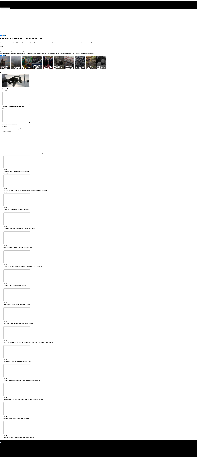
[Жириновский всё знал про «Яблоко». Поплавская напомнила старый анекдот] (16, 167)
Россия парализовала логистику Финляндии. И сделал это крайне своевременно (16, 304)
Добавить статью (5, 6)
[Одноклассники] (2, 35)
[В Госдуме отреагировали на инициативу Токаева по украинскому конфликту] (16, 205)
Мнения (3, 5)
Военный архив (4, 3)
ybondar (2, 41)
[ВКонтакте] (1, 35)
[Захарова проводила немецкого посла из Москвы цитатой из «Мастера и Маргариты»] (16, 243)
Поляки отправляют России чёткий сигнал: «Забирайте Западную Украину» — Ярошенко (18, 323)
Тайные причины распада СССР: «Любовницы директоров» (13, 106)
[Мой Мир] (4, 35)
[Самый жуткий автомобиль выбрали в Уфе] (15, 122)
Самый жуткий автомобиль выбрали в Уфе (10, 124)
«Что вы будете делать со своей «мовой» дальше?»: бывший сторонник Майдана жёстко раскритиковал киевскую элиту (23, 399)
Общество (4, 4)
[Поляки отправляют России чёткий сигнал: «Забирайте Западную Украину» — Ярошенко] (16, 319)
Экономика (4, 2)
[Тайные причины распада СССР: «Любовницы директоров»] (15, 104)
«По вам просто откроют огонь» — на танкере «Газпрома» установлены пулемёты (17, 361)
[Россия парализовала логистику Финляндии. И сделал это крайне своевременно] (16, 300)
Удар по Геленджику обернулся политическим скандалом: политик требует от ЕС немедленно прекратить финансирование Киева (25, 190)
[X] (5, 35)
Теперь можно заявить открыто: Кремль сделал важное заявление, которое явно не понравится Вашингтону (21, 380)
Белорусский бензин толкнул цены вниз (9, 88)
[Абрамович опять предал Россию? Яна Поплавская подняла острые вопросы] (16, 414)
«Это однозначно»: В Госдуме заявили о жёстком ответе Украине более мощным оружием (18, 437)
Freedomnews (2, 9)
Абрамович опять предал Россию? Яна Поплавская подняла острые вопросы (16, 418)
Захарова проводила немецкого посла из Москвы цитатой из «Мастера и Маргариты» (17, 247)
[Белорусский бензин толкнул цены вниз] (15, 86)
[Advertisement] (31, 27)
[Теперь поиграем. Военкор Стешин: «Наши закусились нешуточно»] (16, 281)
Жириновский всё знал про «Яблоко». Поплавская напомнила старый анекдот (16, 171)
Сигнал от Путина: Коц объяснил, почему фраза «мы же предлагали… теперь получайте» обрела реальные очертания (22, 266)
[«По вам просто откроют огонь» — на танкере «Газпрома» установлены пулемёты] (16, 357)
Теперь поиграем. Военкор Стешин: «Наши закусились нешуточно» (14, 285)
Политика (4, 1)
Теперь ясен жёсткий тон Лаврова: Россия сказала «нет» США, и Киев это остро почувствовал (19, 228)
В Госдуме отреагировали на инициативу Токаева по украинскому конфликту (16, 209)
